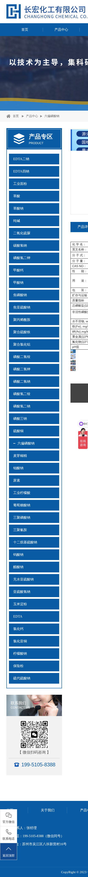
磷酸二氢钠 (21, 381)
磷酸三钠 (20, 418)
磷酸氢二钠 (21, 406)
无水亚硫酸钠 (23, 579)
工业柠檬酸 (21, 493)
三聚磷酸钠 (21, 517)
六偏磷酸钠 (51, 116)
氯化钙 (18, 629)
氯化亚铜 (20, 641)
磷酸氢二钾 (21, 258)
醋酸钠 (18, 567)
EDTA (17, 616)
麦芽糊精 (20, 455)
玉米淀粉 (20, 604)
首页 (24, 29)
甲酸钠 (18, 282)
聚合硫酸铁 (21, 332)
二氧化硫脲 (21, 233)
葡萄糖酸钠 (21, 505)
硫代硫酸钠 (21, 678)
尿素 (16, 480)
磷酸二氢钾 (21, 369)
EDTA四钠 (21, 171)
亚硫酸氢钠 (21, 591)
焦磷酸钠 (20, 295)
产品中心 (61, 29)
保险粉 (18, 666)
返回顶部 (9, 855)
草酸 (16, 196)
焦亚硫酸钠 (21, 307)
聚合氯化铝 (21, 344)
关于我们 (47, 810)
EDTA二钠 (21, 159)
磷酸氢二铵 (21, 394)
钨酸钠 (18, 554)
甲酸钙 (18, 270)
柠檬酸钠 (20, 653)
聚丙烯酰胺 (21, 319)
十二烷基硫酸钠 (25, 542)
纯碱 (16, 221)
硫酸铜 (18, 431)
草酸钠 (18, 208)
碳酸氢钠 (20, 245)
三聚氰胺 (20, 530)
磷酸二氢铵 (21, 357)
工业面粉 (20, 183)
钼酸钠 (18, 468)
